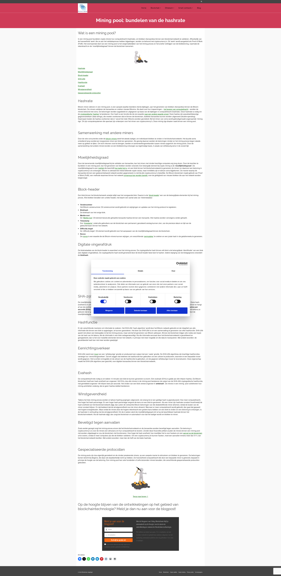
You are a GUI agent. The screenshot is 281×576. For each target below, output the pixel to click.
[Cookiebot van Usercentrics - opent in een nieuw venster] (177, 263)
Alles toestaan (172, 311)
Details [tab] (140, 271)
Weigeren (109, 311)
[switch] (128, 301)
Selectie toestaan (140, 311)
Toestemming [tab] (107, 271)
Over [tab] (173, 271)
